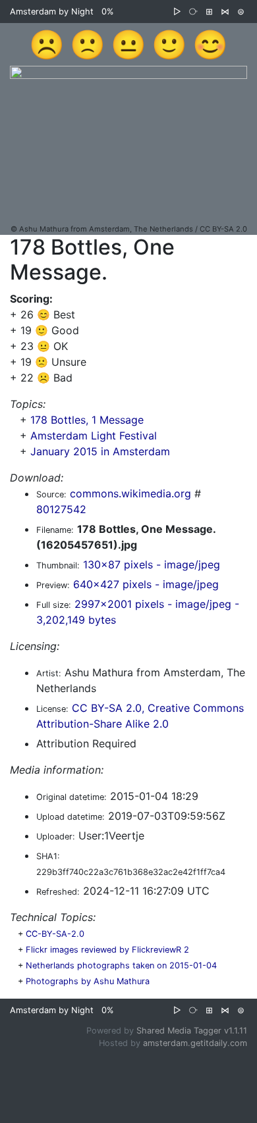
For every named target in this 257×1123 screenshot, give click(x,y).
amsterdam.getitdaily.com (195, 1043)
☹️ (47, 44)
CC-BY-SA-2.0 (55, 934)
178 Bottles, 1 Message (87, 419)
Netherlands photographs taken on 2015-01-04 (121, 965)
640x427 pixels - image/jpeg (146, 584)
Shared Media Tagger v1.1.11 (191, 1031)
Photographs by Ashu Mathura (88, 981)
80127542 (61, 509)
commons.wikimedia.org (130, 493)
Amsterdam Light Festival (93, 435)
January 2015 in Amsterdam (100, 451)
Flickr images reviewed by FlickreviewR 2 (107, 950)
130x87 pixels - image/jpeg (151, 564)
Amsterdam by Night (52, 11)
